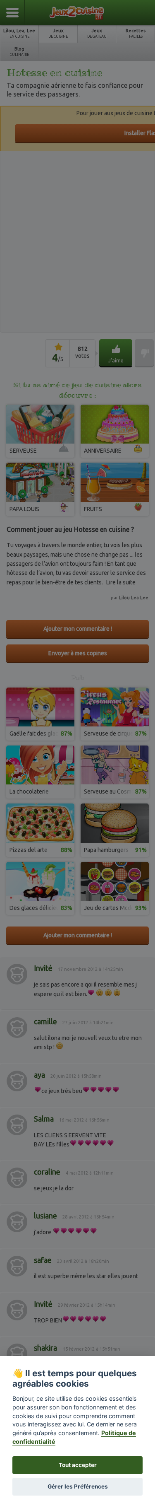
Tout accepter (78, 1465)
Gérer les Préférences (78, 1486)
